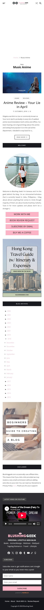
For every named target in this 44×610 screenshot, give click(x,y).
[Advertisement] (22, 30)
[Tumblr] (24, 552)
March (9, 369)
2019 (9, 335)
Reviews (26, 98)
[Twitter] (12, 552)
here (14, 486)
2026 (9, 311)
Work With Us (21, 601)
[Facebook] (8, 552)
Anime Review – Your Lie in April (22, 104)
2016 (9, 385)
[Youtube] (28, 552)
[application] (22, 515)
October (10, 350)
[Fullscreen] (38, 524)
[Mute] (34, 524)
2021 (9, 331)
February (10, 373)
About (13, 601)
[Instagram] (16, 552)
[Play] (6, 524)
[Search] (40, 3)
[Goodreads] (35, 552)
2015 (9, 389)
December (10, 343)
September (11, 354)
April (8, 366)
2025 (9, 315)
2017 (9, 381)
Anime (17, 98)
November (10, 346)
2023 (9, 323)
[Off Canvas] (4, 3)
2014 (9, 393)
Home (7, 601)
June (8, 358)
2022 (9, 327)
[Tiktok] (32, 553)
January (9, 377)
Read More (21, 137)
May (8, 362)
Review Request (33, 601)
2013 (9, 397)
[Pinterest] (20, 552)
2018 (9, 339)
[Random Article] (36, 3)
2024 (9, 319)
